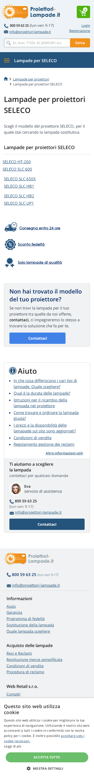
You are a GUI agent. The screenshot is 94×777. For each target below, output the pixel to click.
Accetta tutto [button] (47, 757)
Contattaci (37, 338)
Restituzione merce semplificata (34, 659)
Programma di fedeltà (26, 618)
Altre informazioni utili (64, 453)
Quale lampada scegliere (28, 631)
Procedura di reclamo (25, 671)
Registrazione (79, 30)
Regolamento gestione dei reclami (44, 444)
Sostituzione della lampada (30, 624)
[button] (47, 768)
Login (85, 25)
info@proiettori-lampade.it (30, 31)
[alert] (47, 737)
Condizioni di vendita (32, 437)
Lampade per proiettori (31, 79)
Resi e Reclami (19, 653)
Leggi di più (12, 746)
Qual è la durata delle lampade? (42, 393)
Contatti (13, 694)
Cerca (80, 42)
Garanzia (14, 612)
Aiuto (11, 606)
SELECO (17, 161)
